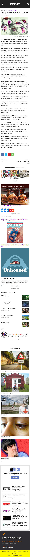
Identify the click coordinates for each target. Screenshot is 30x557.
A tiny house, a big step (7, 393)
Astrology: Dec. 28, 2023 (6, 302)
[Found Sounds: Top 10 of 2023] (25, 310)
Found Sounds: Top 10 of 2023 (8, 308)
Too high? (3, 295)
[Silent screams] (15, 448)
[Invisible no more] (15, 426)
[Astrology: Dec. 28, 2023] (25, 304)
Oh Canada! (4, 415)
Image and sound (23, 177)
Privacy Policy (15, 553)
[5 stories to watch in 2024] (25, 317)
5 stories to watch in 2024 (7, 315)
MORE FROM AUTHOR (19, 167)
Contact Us (9, 551)
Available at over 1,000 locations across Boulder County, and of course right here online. (14, 220)
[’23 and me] (5, 173)
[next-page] (16, 180)
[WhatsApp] (12, 154)
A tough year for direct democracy (10, 371)
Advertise (19, 551)
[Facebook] (2, 154)
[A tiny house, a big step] (15, 382)
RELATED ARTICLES (9, 167)
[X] (6, 154)
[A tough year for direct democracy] (15, 360)
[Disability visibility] (25, 324)
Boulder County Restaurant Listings (13, 186)
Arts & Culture (12, 10)
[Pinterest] (9, 154)
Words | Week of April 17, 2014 (22, 162)
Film (2, 161)
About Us (4, 551)
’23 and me (3, 177)
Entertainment (5, 10)
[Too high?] (25, 297)
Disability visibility (5, 322)
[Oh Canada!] (15, 404)
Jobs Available (25, 551)
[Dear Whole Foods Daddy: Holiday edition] (15, 173)
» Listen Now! (13, 284)
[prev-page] (14, 180)
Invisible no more (5, 436)
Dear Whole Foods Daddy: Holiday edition (14, 178)
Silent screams (5, 458)
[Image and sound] (24, 173)
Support (14, 551)
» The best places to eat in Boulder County (11, 205)
